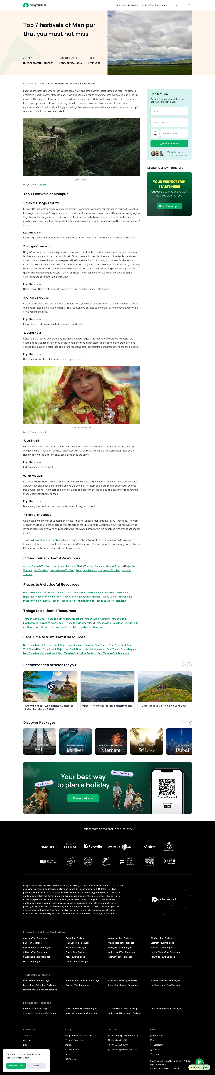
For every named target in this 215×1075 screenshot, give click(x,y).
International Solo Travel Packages (40, 989)
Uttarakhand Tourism (63, 566)
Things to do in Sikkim (51, 623)
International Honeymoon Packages (83, 980)
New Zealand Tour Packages (37, 947)
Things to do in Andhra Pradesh (58, 627)
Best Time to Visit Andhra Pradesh (77, 653)
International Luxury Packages (123, 985)
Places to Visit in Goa (68, 592)
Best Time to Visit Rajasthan (52, 649)
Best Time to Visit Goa (107, 645)
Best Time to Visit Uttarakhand (40, 653)
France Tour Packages (76, 952)
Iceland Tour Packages (162, 947)
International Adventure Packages (39, 985)
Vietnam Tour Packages (162, 942)
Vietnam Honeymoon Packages (166, 1008)
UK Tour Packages (32, 961)
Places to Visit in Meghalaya (117, 596)
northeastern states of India (52, 540)
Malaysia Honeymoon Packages (81, 1013)
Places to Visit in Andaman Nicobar (81, 596)
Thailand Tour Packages (162, 938)
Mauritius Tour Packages (163, 956)
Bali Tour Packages (32, 942)
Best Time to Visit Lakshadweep (87, 649)
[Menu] (189, 5)
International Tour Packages (37, 980)
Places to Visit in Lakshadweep (77, 600)
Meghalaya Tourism (109, 570)
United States (16, 1065)
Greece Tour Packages (77, 961)
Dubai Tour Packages (76, 938)
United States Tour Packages (165, 952)
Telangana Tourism (86, 570)
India (36, 1065)
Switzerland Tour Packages (121, 952)
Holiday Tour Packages (153, 5)
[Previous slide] (183, 664)
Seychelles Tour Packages (121, 942)
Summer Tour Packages (77, 985)
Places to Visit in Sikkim (48, 596)
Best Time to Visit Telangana (113, 653)
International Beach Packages (165, 980)
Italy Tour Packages (75, 956)
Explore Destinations (126, 5)
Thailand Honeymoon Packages (123, 1008)
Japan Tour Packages (76, 947)
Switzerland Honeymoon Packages (125, 1013)
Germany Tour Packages (120, 956)
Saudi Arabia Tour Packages (36, 956)
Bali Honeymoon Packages (36, 1008)
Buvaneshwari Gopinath (38, 63)
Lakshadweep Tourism (62, 570)
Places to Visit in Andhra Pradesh (41, 600)
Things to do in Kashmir (96, 618)
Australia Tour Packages (35, 938)
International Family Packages (122, 980)
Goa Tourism (41, 570)
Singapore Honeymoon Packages (39, 1013)
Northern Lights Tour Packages (166, 985)
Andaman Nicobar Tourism (109, 566)
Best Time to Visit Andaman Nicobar (73, 645)
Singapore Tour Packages (120, 938)
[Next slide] (189, 664)
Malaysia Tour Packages (120, 947)
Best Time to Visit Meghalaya (123, 649)
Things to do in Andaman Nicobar (64, 618)
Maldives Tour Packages (78, 942)
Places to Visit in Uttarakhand (39, 592)
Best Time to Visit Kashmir (37, 645)
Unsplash (42, 184)
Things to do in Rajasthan (109, 623)
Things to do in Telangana (90, 627)
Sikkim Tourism (85, 566)
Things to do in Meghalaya (79, 623)
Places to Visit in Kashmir (95, 592)
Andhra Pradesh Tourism (36, 566)
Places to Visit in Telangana (111, 600)
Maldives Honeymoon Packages (81, 1008)
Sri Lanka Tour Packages (35, 952)
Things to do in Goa (33, 618)
